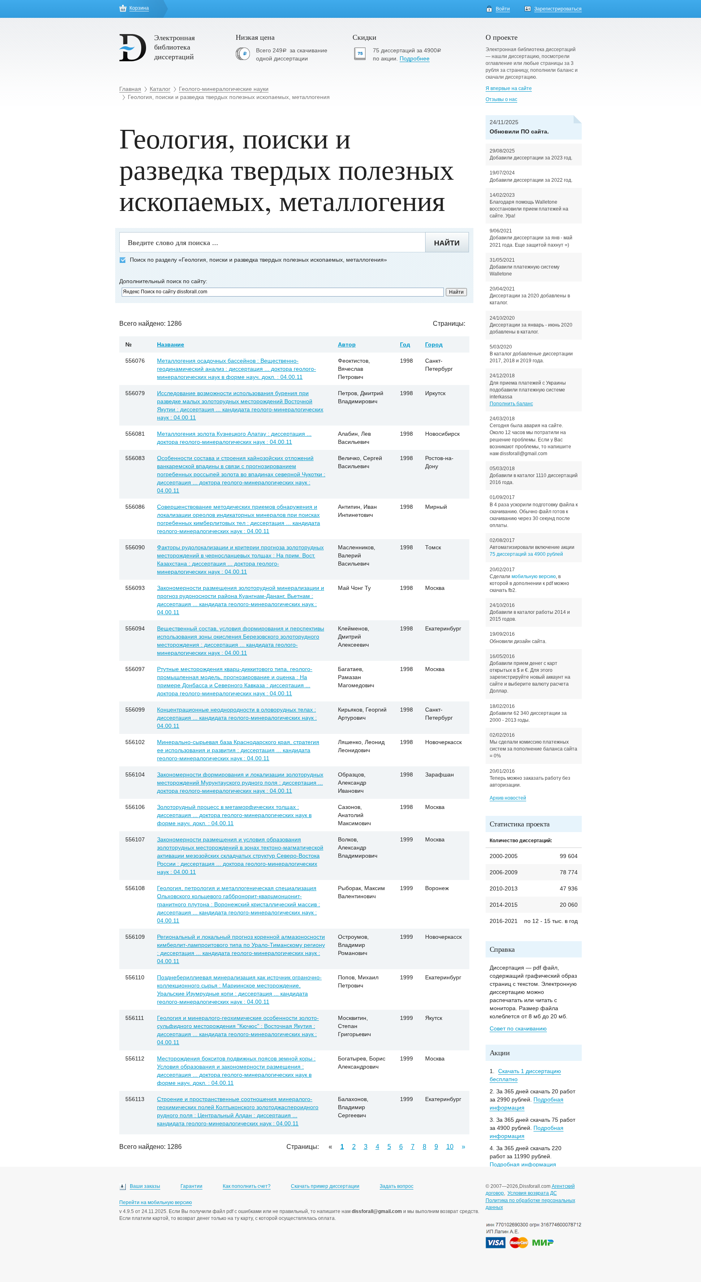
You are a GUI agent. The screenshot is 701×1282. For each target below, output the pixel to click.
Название (170, 344)
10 (450, 1146)
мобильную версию (534, 576)
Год (405, 344)
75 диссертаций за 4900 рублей (526, 554)
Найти (447, 243)
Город (434, 344)
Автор (347, 344)
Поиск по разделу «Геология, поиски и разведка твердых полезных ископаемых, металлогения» (258, 260)
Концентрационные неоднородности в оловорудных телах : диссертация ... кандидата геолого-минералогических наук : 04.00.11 (237, 717)
